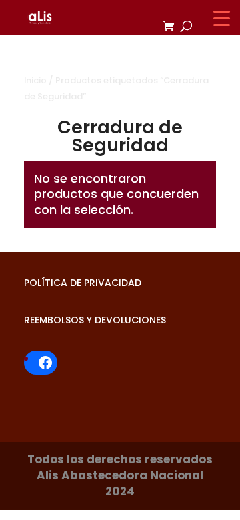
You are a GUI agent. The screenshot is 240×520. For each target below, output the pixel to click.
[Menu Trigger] (221, 18)
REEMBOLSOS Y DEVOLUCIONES (95, 320)
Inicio (35, 80)
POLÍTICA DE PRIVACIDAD (82, 282)
